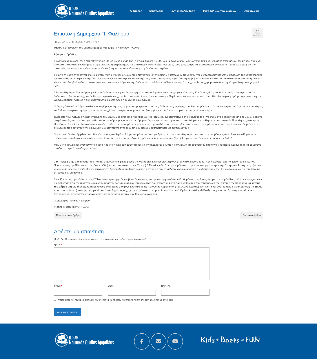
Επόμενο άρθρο (252, 215)
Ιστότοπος (166, 286)
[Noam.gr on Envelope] (158, 341)
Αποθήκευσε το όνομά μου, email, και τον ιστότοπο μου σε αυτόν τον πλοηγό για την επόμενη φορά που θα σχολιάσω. (115, 300)
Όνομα (58, 286)
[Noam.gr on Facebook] (142, 341)
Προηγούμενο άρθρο (68, 215)
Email (111, 286)
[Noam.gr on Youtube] (175, 341)
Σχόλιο (58, 245)
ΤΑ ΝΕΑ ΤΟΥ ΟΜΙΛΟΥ (82, 42)
